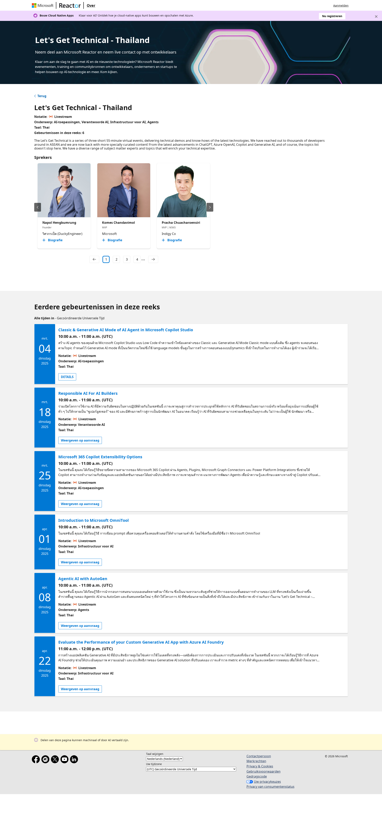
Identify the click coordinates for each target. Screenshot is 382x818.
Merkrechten (256, 761)
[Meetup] (46, 760)
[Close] (376, 16)
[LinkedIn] (75, 760)
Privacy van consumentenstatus (270, 786)
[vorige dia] (37, 207)
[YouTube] (65, 760)
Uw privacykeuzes (267, 781)
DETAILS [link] (67, 377)
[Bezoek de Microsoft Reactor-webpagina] (70, 5)
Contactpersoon (259, 756)
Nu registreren (332, 16)
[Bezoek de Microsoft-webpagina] (43, 5)
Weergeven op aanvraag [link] (80, 440)
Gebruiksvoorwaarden (264, 771)
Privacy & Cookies (260, 766)
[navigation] (94, 259)
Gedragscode (257, 776)
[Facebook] (36, 760)
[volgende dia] (210, 207)
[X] (55, 760)
